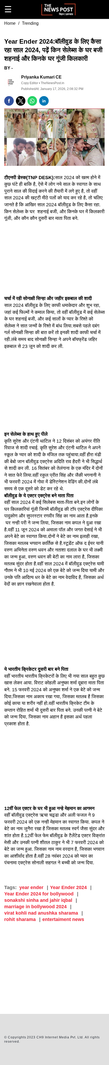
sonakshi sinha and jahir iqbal (38, 900)
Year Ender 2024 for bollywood (39, 894)
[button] (9, 101)
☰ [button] (8, 9)
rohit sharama (20, 919)
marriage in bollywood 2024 (35, 906)
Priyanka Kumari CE (41, 77)
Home (10, 23)
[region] (54, 969)
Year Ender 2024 (68, 887)
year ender (31, 887)
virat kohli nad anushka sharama (41, 913)
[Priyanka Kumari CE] (11, 82)
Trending (30, 23)
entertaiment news (63, 919)
